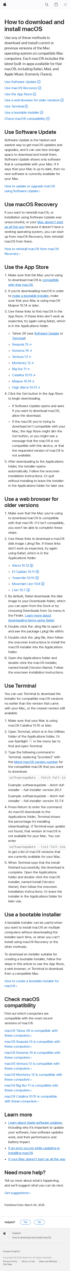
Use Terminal (14, 106)
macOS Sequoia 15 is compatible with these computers (32, 1044)
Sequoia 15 (20, 344)
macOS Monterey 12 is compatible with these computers (33, 1077)
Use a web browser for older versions (32, 100)
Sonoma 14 (20, 350)
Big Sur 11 (19, 369)
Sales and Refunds (48, 1261)
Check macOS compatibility (25, 119)
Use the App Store (18, 94)
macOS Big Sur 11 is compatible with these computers (31, 1087)
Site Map (7, 1264)
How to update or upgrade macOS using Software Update (29, 188)
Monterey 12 (21, 363)
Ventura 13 (20, 357)
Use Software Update (20, 82)
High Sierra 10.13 (24, 387)
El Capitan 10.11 (23, 572)
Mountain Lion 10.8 (26, 584)
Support (16, 1233)
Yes (25, 1222)
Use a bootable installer (21, 112)
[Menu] (65, 4)
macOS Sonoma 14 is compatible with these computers (32, 1055)
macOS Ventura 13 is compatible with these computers (32, 1066)
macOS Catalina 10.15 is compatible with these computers (30, 1098)
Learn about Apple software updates (35, 1123)
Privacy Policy (10, 1261)
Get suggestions (16, 1193)
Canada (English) (11, 1251)
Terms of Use (28, 1261)
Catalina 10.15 (22, 375)
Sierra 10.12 (20, 565)
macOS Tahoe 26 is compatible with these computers (31, 1033)
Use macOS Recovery (20, 88)
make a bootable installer (30, 296)
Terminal (18, 338)
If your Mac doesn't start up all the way (36, 1159)
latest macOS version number (36, 762)
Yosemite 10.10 (23, 578)
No (39, 1222)
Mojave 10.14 (21, 381)
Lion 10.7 (18, 590)
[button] (46, 4)
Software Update (46, 333)
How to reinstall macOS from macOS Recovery (31, 251)
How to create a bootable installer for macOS (31, 983)
